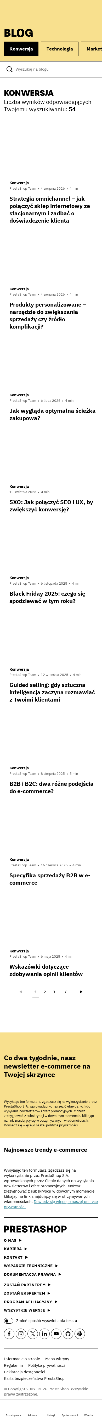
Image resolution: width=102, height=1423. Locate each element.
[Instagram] (21, 1334)
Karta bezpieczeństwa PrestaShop (34, 1378)
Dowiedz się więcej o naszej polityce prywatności (41, 1125)
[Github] (68, 1334)
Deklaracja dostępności (24, 1371)
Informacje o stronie (22, 1358)
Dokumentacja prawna (30, 1274)
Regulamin (13, 1365)
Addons (32, 1415)
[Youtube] (56, 1334)
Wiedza (88, 1415)
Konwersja (21, 49)
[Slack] (80, 1334)
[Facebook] (9, 1334)
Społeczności (70, 1415)
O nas (10, 1240)
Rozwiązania (13, 1415)
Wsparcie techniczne (28, 1265)
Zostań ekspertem (24, 1293)
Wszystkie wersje (24, 1310)
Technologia (60, 49)
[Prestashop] (24, 12)
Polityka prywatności (46, 1365)
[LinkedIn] (44, 1334)
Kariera (13, 1248)
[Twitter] (32, 1334)
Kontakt (13, 1257)
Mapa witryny (57, 1358)
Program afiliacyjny (28, 1301)
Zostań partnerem (25, 1284)
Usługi (51, 1415)
